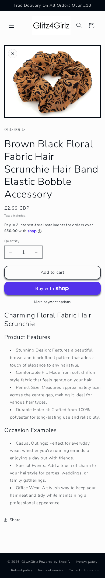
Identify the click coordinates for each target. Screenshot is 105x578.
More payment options (52, 301)
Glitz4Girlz (30, 562)
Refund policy (22, 570)
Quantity (11, 241)
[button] (11, 25)
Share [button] (15, 519)
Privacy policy (86, 562)
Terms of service (51, 570)
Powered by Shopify (55, 562)
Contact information (84, 570)
